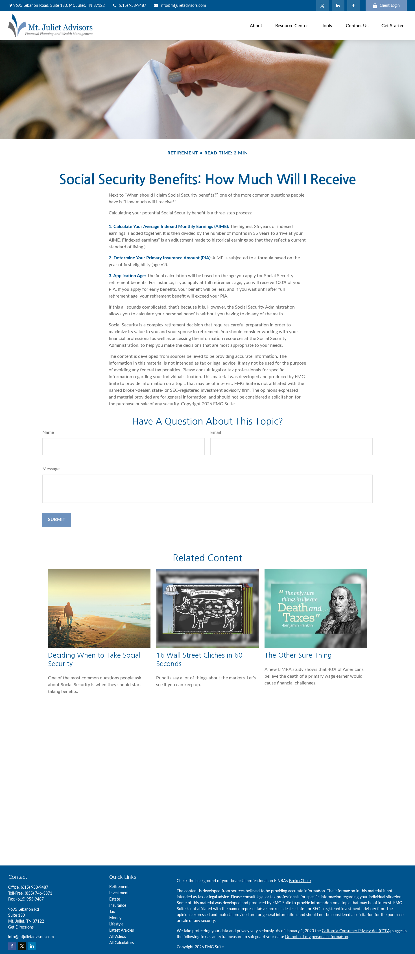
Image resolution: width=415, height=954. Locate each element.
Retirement (119, 887)
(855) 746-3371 (38, 893)
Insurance (117, 906)
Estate (114, 899)
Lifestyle (116, 924)
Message (51, 469)
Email (215, 432)
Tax (112, 912)
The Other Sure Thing (298, 655)
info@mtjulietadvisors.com (183, 6)
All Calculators (121, 943)
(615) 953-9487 (132, 6)
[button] (256, 26)
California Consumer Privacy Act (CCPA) (356, 931)
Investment (119, 893)
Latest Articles (121, 931)
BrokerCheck (300, 881)
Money (115, 918)
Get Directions (21, 927)
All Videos (117, 937)
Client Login (390, 6)
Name (48, 432)
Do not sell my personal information (316, 937)
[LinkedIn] (338, 5)
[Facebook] (353, 5)
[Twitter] (322, 5)
